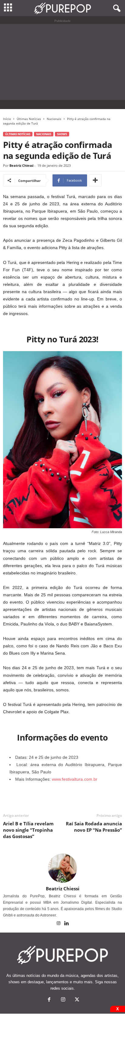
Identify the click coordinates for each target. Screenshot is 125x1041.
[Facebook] (49, 1000)
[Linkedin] (66, 924)
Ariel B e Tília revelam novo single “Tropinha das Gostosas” (28, 829)
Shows (62, 134)
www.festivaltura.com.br (74, 779)
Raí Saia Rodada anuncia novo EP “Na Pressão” (94, 826)
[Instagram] (59, 924)
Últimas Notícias (29, 119)
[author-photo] (62, 868)
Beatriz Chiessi (21, 165)
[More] (95, 180)
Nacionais (54, 119)
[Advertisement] (62, 62)
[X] (76, 1000)
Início (7, 119)
